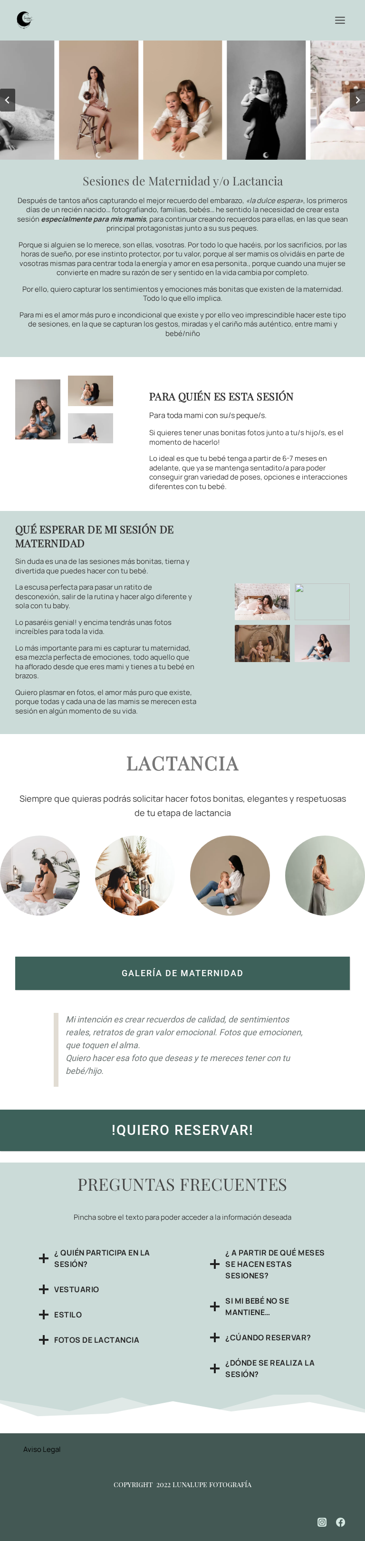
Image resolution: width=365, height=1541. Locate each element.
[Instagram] (322, 1522)
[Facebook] (341, 1522)
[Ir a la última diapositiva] (7, 100)
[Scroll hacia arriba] (346, 1503)
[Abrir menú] (340, 20)
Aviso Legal (42, 1449)
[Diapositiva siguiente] (357, 100)
